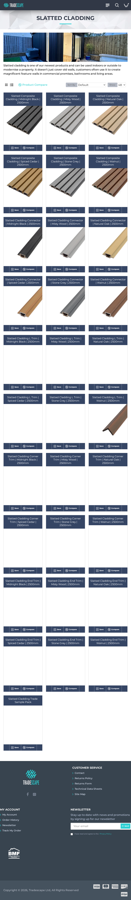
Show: (112, 84)
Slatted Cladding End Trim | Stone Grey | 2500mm (65, 641)
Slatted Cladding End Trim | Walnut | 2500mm (108, 641)
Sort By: (72, 84)
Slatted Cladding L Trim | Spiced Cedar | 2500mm (23, 399)
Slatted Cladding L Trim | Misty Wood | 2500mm (65, 340)
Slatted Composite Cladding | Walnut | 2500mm (108, 161)
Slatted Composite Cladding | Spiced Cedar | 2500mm (23, 161)
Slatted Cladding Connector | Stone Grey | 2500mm (65, 281)
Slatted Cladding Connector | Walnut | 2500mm (108, 281)
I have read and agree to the (92, 834)
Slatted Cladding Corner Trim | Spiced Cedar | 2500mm (23, 522)
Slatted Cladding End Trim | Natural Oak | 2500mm (108, 582)
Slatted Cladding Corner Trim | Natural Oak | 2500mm (108, 460)
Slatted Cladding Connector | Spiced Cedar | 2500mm (23, 281)
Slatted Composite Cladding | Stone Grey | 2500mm (65, 161)
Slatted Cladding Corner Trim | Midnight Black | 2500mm (23, 460)
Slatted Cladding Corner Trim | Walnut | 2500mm (108, 520)
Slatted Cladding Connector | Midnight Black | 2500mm (23, 222)
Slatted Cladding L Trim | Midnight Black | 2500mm (23, 340)
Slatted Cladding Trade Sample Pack (23, 700)
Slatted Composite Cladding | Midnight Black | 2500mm (23, 99)
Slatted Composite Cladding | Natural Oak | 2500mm (108, 99)
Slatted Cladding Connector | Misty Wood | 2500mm (65, 222)
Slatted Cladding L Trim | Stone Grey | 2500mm (65, 399)
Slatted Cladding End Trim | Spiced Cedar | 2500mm (23, 641)
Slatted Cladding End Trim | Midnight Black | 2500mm (23, 582)
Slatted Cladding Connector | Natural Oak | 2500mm (108, 222)
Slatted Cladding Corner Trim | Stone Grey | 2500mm (65, 522)
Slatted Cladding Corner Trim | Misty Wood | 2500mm (65, 460)
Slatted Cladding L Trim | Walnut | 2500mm (108, 399)
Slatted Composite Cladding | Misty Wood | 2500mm (65, 99)
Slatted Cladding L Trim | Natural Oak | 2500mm (108, 340)
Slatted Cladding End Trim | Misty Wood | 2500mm (65, 582)
